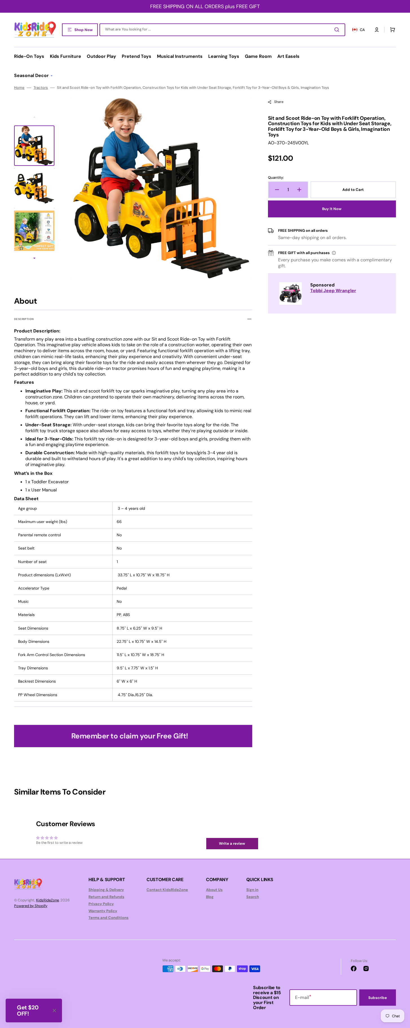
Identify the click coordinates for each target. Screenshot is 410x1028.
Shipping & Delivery (106, 890)
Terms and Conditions (108, 917)
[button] (377, 29)
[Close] (54, 1010)
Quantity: (276, 177)
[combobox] (222, 29)
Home (19, 87)
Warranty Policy (102, 910)
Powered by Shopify (30, 905)
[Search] (338, 29)
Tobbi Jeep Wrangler (333, 291)
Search (252, 896)
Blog (210, 896)
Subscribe (377, 997)
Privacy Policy (101, 903)
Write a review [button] (232, 843)
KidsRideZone (47, 900)
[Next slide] (34, 258)
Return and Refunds (106, 896)
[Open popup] (334, 253)
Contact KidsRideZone (167, 890)
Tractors (41, 87)
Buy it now (332, 208)
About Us (214, 890)
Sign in (252, 890)
